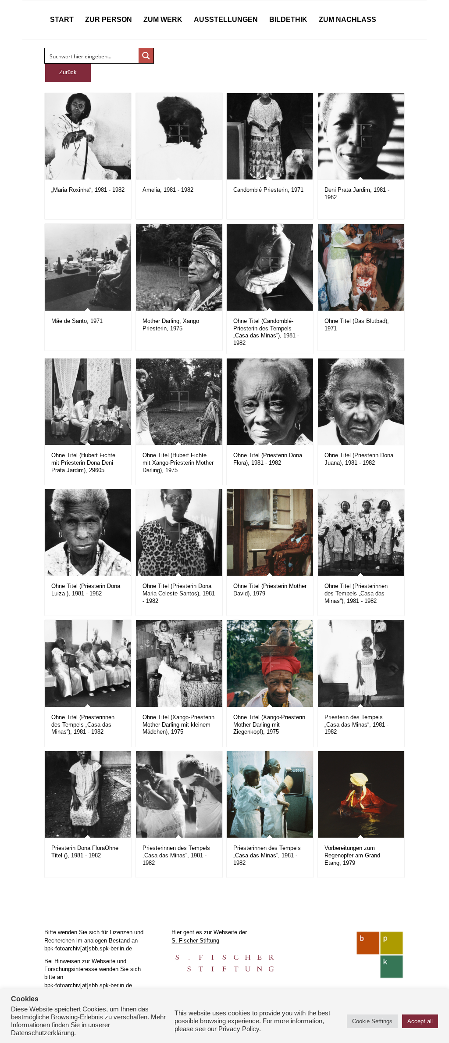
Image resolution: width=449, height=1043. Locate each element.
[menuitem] (61, 19)
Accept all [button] (420, 1021)
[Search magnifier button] (146, 55)
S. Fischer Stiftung (195, 940)
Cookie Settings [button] (372, 1021)
